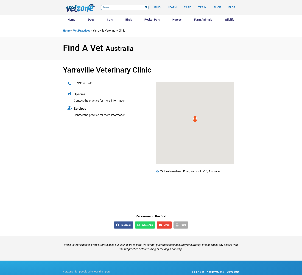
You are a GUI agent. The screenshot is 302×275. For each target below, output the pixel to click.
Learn (172, 7)
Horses (177, 19)
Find (157, 7)
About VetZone (215, 271)
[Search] (146, 7)
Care (187, 7)
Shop (217, 7)
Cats (110, 19)
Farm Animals (203, 19)
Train (202, 7)
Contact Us (233, 271)
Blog (231, 7)
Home (71, 19)
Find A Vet (198, 271)
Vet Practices (81, 30)
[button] (123, 225)
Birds (128, 19)
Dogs (91, 19)
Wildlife (229, 19)
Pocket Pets (152, 19)
